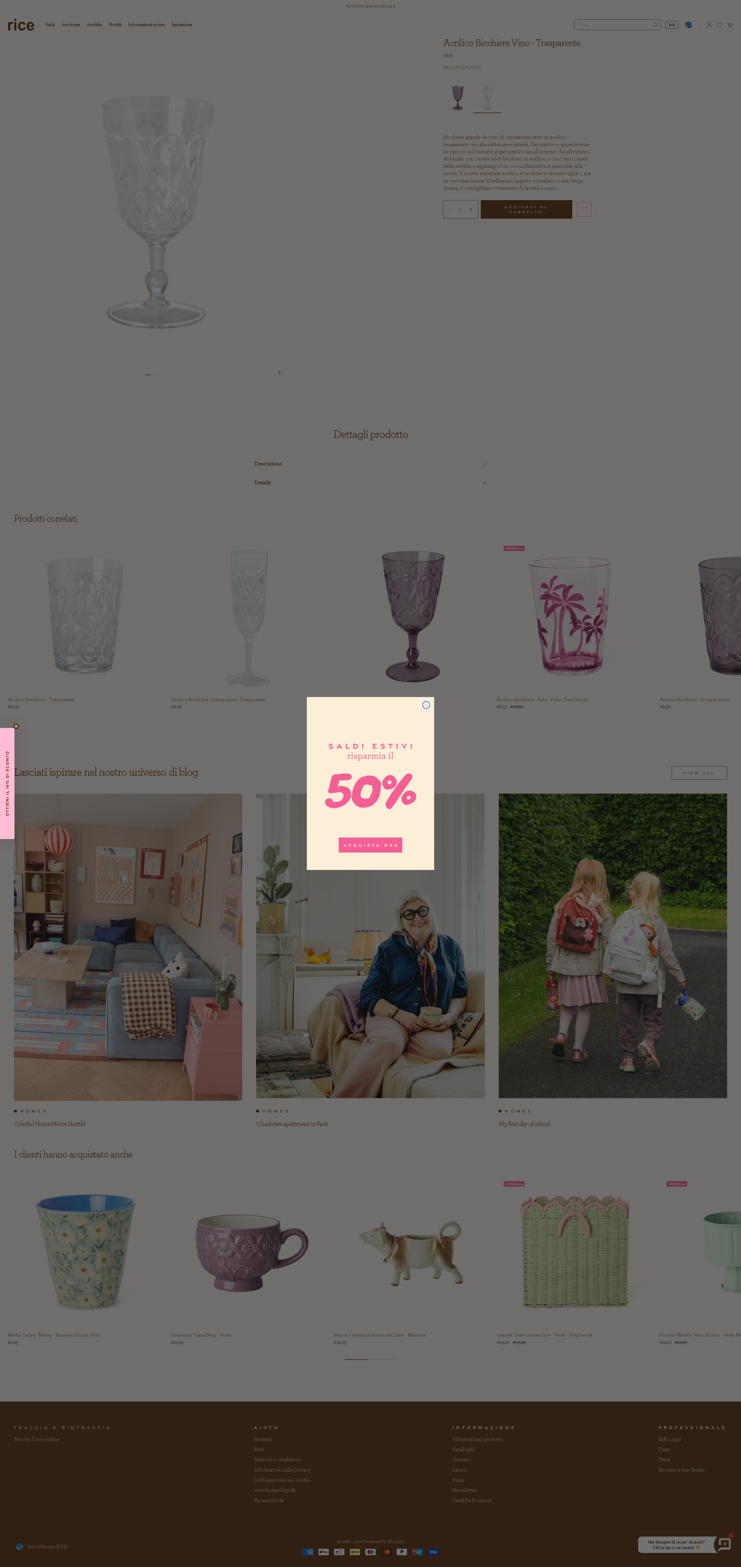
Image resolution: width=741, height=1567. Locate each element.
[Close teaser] (16, 726)
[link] (370, 783)
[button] (7, 783)
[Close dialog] (426, 705)
